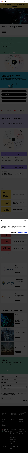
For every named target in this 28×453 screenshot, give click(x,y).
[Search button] (21, 1)
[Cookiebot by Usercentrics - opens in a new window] (24, 220)
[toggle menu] (26, 1)
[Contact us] (23, 1)
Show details (24, 230)
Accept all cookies (22, 232)
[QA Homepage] (3, 1)
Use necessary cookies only (13, 232)
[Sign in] (24, 1)
